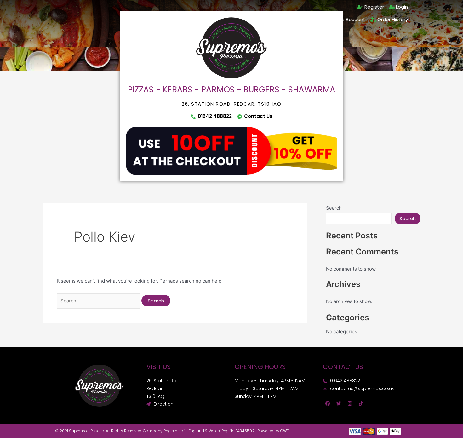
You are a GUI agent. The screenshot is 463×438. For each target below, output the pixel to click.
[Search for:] (99, 301)
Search (334, 208)
